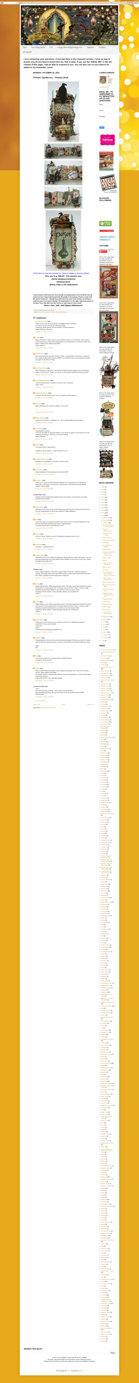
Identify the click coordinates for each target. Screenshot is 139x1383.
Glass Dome (104, 969)
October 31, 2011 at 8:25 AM (44, 422)
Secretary (104, 1202)
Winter (103, 1323)
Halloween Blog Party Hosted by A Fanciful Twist (109, 553)
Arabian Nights (105, 711)
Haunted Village (105, 1012)
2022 (103, 487)
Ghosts (103, 963)
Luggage (103, 1047)
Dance (103, 882)
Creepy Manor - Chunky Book (107, 578)
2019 (103, 494)
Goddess (103, 976)
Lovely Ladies (105, 1045)
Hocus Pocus (106, 609)
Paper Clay (104, 1112)
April (104, 629)
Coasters (103, 835)
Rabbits (103, 1161)
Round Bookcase (106, 1179)
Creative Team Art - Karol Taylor (107, 864)
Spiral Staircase (105, 1222)
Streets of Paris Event (107, 1240)
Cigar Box (104, 820)
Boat (102, 750)
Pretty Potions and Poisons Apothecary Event (107, 1150)
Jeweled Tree (105, 1032)
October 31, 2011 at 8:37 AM (44, 453)
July (104, 622)
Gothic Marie (106, 601)
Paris (102, 1122)
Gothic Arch (104, 981)
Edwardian (104, 904)
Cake (102, 775)
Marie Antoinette (106, 1063)
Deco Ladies (104, 884)
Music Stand (104, 1096)
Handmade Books (106, 1006)
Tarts (102, 1253)
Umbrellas (104, 1297)
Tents (102, 1259)
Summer (103, 1244)
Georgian (104, 960)
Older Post (90, 704)
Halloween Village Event (108, 1002)
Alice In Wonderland (107, 667)
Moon (102, 1092)
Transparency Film (106, 1279)
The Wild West (105, 1262)
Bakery (103, 732)
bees (102, 739)
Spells (103, 1220)
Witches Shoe (107, 567)
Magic (103, 1056)
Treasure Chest (105, 1283)
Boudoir (103, 764)
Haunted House (105, 1010)
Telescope (104, 1257)
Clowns (103, 831)
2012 (103, 512)
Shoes (103, 1208)
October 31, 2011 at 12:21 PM (44, 514)
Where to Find (105, 1317)
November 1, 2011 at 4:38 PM (44, 697)
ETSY (51, 47)
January (105, 637)
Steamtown (104, 1238)
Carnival (103, 784)
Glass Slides (104, 972)
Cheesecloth (104, 802)
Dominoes (41, 312)
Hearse (103, 1015)
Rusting (103, 1188)
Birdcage (103, 744)
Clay (102, 826)
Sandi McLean (39, 354)
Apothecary (104, 708)
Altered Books (105, 673)
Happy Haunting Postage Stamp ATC (108, 594)
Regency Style (105, 1168)
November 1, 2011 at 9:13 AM (44, 680)
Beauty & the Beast (106, 737)
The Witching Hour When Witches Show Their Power (109, 574)
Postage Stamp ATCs (107, 1143)
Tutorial (103, 1292)
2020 (103, 492)
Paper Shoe (104, 1114)
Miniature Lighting (106, 1089)
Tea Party (104, 1255)
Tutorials (103, 1295)
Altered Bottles (105, 675)
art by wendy (39, 469)
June (104, 624)
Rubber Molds (105, 1183)
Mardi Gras (104, 1061)
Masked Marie (107, 549)
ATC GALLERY (27, 52)
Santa (102, 1197)
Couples (103, 851)
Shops (103, 1211)
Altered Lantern (105, 690)
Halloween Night (107, 599)
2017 (103, 500)
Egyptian (103, 906)
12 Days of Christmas (107, 652)
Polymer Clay (105, 1140)
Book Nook (104, 755)
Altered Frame (105, 688)
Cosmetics (104, 847)
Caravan (103, 782)
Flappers (103, 938)
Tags (102, 1246)
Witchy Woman (107, 537)
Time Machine (105, 1268)
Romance (104, 1177)
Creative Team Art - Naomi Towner (107, 872)
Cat (102, 791)
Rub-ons (103, 1181)
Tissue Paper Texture (107, 1271)
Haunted (105, 569)
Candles (103, 780)
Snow (102, 1217)
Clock (102, 829)
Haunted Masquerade (107, 530)
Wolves (103, 1336)
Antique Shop (105, 706)
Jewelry (103, 1034)
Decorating (104, 886)
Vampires (104, 1308)
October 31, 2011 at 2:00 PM (44, 538)
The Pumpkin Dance (109, 540)
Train (102, 1277)
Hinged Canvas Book (107, 1017)
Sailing (103, 1193)
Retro (102, 1172)
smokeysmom (39, 555)
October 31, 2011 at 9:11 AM (44, 464)
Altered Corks (105, 686)
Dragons (103, 895)
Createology (39, 428)
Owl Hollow (106, 542)
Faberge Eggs (105, 915)
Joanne (37, 337)
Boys (102, 768)
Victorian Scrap (105, 1312)
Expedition (104, 913)
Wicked (105, 560)
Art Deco (103, 713)
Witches (53, 312)
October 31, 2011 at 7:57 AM (44, 362)
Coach (103, 833)
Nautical (103, 1098)
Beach (103, 735)
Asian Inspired (105, 720)
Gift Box (103, 965)
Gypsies (103, 990)
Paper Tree (104, 1120)
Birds (102, 746)
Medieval (103, 1072)
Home (25, 47)
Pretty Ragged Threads (42, 380)
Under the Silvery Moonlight (108, 563)
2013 (103, 510)
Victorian (103, 1310)
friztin (68, 1370)
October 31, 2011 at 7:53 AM (44, 348)
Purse (102, 1154)
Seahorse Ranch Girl (41, 459)
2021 (103, 489)
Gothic (103, 978)
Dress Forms (105, 897)
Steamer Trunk (105, 1233)
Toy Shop (104, 1274)
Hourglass (104, 1023)
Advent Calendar (106, 660)
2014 (103, 507)
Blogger (80, 1370)
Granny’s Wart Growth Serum (108, 612)
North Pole (104, 1103)
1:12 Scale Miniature (107, 650)
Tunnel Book (104, 1290)
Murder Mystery (105, 1094)
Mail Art (103, 1058)
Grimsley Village (106, 987)
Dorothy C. (38, 480)
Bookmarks (104, 759)
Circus (103, 824)
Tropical (103, 1288)
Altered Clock (105, 684)
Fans (102, 927)
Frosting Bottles (105, 951)
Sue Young (38, 544)
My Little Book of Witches (108, 546)
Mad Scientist (105, 1052)
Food (102, 942)
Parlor (103, 1127)
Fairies (103, 920)
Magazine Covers (106, 1054)
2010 (103, 640)
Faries (103, 931)
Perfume (103, 1136)
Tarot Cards (104, 1250)
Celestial (103, 793)
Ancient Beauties (106, 699)
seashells (104, 1199)
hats (102, 1008)
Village (103, 1314)
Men (102, 1074)
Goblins (103, 974)
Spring (103, 1224)
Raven (103, 1163)
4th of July (104, 658)
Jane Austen (104, 1030)
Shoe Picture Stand (107, 1206)
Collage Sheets (105, 840)
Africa (102, 662)
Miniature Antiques (106, 1083)
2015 (103, 505)
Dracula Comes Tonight (107, 534)
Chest (102, 805)
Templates (90, 47)
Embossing (104, 911)
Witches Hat (104, 1332)
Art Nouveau (104, 717)
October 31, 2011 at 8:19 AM (44, 412)
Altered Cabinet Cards (107, 680)
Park (102, 1125)
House (103, 1025)
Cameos (103, 777)
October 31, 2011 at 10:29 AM (44, 474)
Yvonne (37, 534)
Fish (102, 936)
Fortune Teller (105, 945)
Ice (102, 1028)
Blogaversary (105, 748)
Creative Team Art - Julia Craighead (107, 860)
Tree (102, 1286)
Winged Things (105, 1321)
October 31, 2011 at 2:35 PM (44, 549)
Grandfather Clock (106, 983)
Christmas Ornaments (107, 814)
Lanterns (103, 1043)
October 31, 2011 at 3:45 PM (44, 563)
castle (102, 789)
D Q (36, 656)
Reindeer (103, 1170)
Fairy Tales (104, 922)
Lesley (37, 584)
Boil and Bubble (107, 604)
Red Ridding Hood (106, 1165)
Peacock (103, 1131)
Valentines (104, 1305)
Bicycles (103, 741)
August (105, 619)
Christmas (104, 811)
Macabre (103, 1049)
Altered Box (104, 677)
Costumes (104, 849)
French (103, 949)
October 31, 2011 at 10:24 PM (44, 662)
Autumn (103, 730)
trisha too (38, 403)
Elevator (103, 909)
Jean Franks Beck (41, 368)
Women (103, 1338)
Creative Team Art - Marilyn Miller (107, 868)
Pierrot (103, 1138)
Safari (102, 1190)
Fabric (103, 918)
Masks (103, 1065)
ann (36, 519)
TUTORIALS (102, 47)
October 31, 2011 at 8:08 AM (44, 398)
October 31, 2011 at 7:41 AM (44, 331)
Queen (103, 1159)
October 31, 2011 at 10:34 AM (44, 489)
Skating (103, 1215)
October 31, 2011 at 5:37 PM (44, 596)
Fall (102, 924)
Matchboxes (104, 1070)
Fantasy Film (105, 929)
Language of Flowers (107, 1039)
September (106, 616)
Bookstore (104, 762)
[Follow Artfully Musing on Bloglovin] (107, 237)
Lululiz (37, 668)
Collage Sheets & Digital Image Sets (69, 47)
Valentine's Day (105, 1303)
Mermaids (104, 1076)
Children (103, 807)
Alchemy (103, 665)
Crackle (103, 853)
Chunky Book (105, 817)
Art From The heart (41, 321)
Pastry (103, 1129)
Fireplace (104, 933)
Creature (103, 875)
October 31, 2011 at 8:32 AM (44, 439)
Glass (102, 967)
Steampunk (104, 1235)
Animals (103, 704)
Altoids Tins (104, 697)
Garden (103, 956)
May (104, 627)
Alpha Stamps (105, 671)
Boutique (103, 766)
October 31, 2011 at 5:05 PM (44, 578)
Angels (103, 702)
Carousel (103, 786)
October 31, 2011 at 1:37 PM (44, 528)
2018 (103, 497)
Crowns (103, 877)
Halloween (47, 312)
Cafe (102, 773)
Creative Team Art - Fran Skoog (107, 856)
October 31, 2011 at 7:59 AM (44, 374)
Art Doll (103, 715)
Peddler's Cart (105, 1134)
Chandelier (104, 800)
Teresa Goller (39, 507)
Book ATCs (104, 753)
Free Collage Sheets (38, 47)
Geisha (103, 958)
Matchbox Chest (106, 1067)
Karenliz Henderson (41, 393)
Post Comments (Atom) (48, 707)
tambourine (104, 1248)
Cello (102, 795)
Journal (103, 1037)
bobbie (37, 445)
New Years (104, 1101)
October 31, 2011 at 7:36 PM (44, 632)
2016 (103, 502)
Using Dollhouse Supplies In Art (106, 1300)
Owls (102, 1110)
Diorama (103, 888)
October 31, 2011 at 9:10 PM (44, 650)
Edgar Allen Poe (106, 902)
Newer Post (36, 704)
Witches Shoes (105, 1334)
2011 (103, 515)
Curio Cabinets (105, 879)
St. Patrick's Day (106, 1231)
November (106, 520)
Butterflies (104, 771)
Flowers (103, 940)
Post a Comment (40, 700)
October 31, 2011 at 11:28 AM (44, 501)
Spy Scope (104, 1226)
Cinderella (104, 822)
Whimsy (103, 1319)
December (106, 517)
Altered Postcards (106, 693)
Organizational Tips (107, 1105)
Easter (103, 900)
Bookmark (104, 757)
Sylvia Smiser (39, 620)
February (106, 634)
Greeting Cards (105, 985)
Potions (103, 1147)
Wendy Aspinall (40, 418)
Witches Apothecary (61, 312)
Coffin (102, 838)
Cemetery (104, 798)
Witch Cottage (107, 606)
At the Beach (105, 722)
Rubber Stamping (106, 1186)
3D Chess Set (105, 656)
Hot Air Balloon (105, 1021)
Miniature (104, 1081)
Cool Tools (104, 844)
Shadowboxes (105, 1204)
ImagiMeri (38, 638)
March (105, 632)
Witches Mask (107, 558)
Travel (103, 1281)
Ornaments (104, 1107)
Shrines (103, 1213)
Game (103, 954)
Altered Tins (104, 695)
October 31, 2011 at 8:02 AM (44, 387)
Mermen (103, 1079)
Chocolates (104, 809)
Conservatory (105, 842)
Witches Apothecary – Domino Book (108, 525)
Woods (103, 1341)
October (105, 523)
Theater (103, 1264)
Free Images (105, 947)
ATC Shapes (104, 724)
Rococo (103, 1174)
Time (102, 1266)
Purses (103, 1156)
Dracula (103, 893)
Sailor (102, 1195)
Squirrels (103, 1229)
